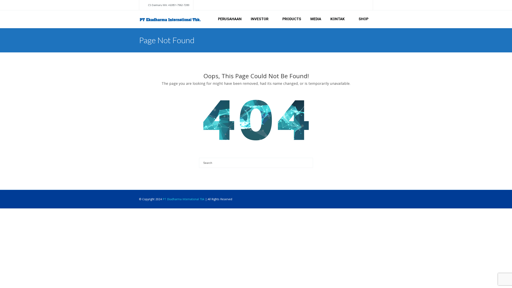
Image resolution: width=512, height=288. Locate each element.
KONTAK (337, 19)
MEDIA (315, 19)
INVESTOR (259, 19)
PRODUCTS (291, 19)
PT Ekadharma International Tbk (183, 199)
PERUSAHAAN (230, 19)
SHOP (363, 19)
